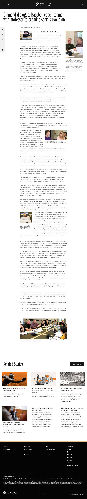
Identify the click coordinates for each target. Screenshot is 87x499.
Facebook (70, 446)
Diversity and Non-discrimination (8, 476)
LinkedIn (70, 457)
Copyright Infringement (74, 494)
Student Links (49, 452)
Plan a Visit (27, 446)
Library (47, 446)
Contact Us (5, 446)
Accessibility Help (7, 449)
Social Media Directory (73, 465)
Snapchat (70, 454)
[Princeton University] (10, 493)
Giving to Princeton (28, 454)
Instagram (70, 452)
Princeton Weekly (53, 32)
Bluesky (70, 462)
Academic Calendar (50, 449)
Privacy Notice (81, 494)
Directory (5, 452)
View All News (76, 364)
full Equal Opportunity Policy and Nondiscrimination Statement (71, 484)
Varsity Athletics (28, 452)
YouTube (70, 460)
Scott (42, 50)
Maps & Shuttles (28, 449)
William (33, 48)
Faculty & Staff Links (50, 454)
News (9, 4)
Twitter (70, 449)
